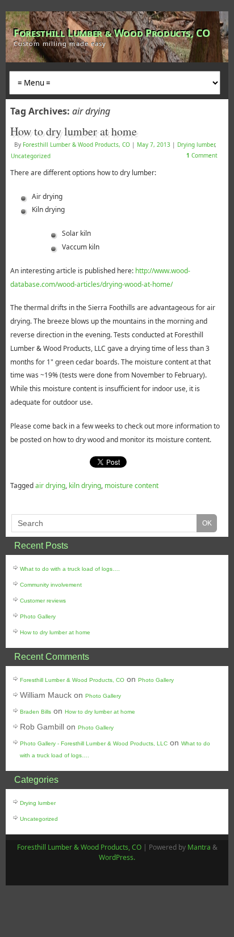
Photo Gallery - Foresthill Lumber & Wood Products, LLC (94, 743)
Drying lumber (196, 145)
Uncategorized (31, 156)
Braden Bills (35, 712)
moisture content (131, 485)
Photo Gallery (38, 616)
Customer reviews (43, 600)
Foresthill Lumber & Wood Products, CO (112, 33)
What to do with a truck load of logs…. (70, 569)
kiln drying (85, 485)
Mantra (199, 847)
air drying (50, 485)
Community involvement (51, 585)
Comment (202, 155)
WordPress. (117, 857)
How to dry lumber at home (73, 131)
